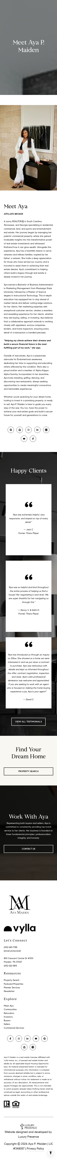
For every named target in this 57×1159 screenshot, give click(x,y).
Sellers (7, 1024)
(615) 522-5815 (10, 965)
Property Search (28, 771)
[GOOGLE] (11, 430)
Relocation (9, 1013)
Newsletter (9, 991)
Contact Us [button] (28, 848)
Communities (10, 1009)
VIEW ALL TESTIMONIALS (28, 721)
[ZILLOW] (19, 430)
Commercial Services (14, 1028)
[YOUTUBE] (24, 439)
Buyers (7, 1020)
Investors (8, 1017)
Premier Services (12, 987)
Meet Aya (8, 1005)
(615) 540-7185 (10, 947)
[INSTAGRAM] (28, 430)
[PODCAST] (46, 430)
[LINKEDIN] (37, 430)
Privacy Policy (35, 1148)
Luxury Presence (28, 1136)
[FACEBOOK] (33, 439)
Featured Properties (13, 984)
